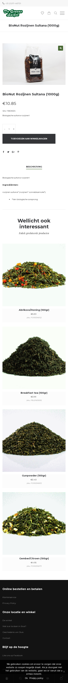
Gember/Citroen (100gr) (34, 558)
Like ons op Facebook (12, 655)
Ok (26, 678)
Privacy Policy (9, 603)
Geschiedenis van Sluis (12, 632)
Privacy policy (36, 678)
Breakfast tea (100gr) (34, 392)
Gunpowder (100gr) (34, 475)
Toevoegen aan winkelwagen (29, 138)
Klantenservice (9, 597)
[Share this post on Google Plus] (13, 151)
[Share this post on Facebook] (3, 152)
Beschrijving (34, 166)
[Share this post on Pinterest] (18, 151)
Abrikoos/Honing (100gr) (34, 309)
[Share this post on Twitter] (8, 151)
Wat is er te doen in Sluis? (14, 626)
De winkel (7, 620)
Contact (6, 638)
